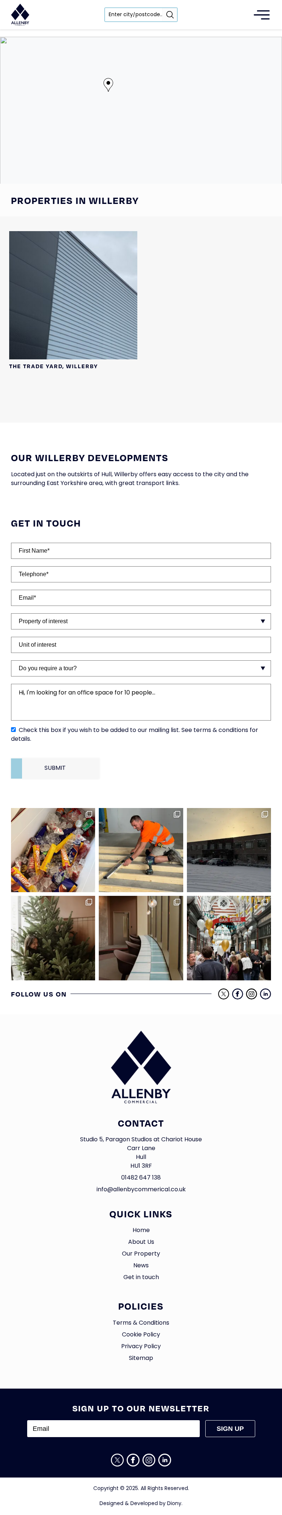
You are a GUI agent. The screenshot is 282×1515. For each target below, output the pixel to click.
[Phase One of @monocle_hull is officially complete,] (141, 938)
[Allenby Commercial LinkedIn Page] (265, 993)
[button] (108, 85)
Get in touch (141, 1278)
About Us (141, 1242)
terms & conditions (221, 730)
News (141, 1266)
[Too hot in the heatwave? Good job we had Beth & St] (53, 850)
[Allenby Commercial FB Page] (237, 993)
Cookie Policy (141, 1335)
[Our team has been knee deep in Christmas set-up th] (53, 938)
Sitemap (141, 1358)
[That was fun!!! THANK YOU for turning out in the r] (229, 938)
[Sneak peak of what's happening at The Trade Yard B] (141, 850)
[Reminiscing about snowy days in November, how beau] (229, 850)
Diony (174, 1504)
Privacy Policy (141, 1347)
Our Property (141, 1254)
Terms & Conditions (141, 1323)
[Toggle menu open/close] (262, 14)
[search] (169, 14)
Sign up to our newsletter (141, 1408)
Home (141, 1231)
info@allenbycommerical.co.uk (141, 1190)
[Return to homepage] (20, 15)
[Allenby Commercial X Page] (223, 993)
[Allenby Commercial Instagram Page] (251, 993)
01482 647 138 (141, 1178)
